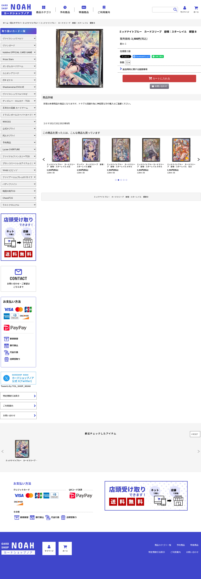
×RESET (194, 434)
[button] (43, 159)
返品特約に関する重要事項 (135, 69)
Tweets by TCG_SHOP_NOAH (16, 386)
